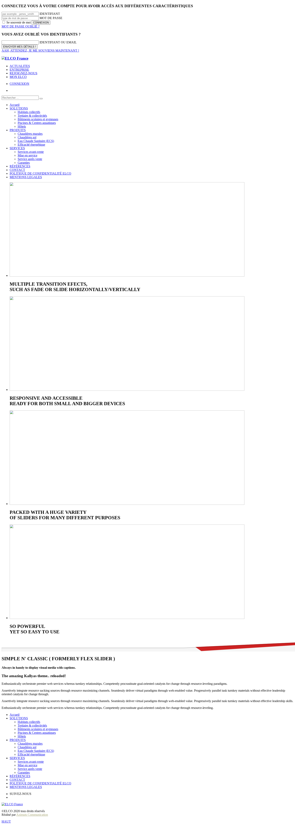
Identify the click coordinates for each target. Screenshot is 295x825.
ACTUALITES (20, 66)
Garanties (24, 772)
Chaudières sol (27, 747)
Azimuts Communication (32, 814)
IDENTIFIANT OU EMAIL (58, 42)
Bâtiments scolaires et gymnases (38, 729)
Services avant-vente (31, 761)
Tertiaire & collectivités (32, 725)
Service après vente (30, 769)
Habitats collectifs (29, 722)
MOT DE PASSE (51, 18)
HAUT (6, 821)
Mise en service (27, 765)
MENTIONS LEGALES (26, 787)
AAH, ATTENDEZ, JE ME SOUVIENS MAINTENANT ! (40, 50)
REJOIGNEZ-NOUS (23, 73)
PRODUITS (18, 740)
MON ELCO (18, 77)
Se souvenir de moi (19, 22)
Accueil (14, 714)
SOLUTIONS (19, 718)
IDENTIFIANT (50, 13)
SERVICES (17, 758)
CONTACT (17, 779)
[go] (41, 98)
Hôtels (22, 736)
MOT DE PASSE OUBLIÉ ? (21, 26)
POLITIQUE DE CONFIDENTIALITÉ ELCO (40, 783)
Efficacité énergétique (31, 754)
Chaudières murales (30, 743)
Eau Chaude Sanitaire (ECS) (36, 750)
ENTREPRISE (19, 69)
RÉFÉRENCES (20, 776)
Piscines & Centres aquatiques (37, 732)
